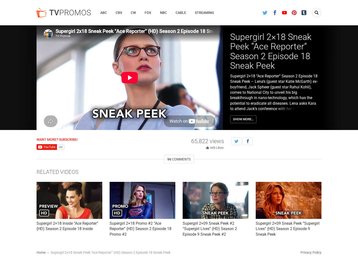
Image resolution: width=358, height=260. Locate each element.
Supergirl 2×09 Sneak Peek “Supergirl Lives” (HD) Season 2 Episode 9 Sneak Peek (288, 229)
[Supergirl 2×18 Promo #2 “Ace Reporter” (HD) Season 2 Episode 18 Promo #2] (142, 200)
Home (41, 252)
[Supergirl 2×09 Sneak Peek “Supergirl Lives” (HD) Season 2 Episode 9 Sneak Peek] (288, 200)
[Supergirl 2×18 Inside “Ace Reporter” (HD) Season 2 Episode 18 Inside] (69, 200)
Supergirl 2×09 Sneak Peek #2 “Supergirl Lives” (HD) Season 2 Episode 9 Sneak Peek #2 (210, 229)
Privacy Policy (311, 252)
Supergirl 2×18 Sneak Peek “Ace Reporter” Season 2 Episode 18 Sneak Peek (270, 51)
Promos (70, 12)
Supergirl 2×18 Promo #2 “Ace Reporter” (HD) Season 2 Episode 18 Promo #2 (140, 229)
